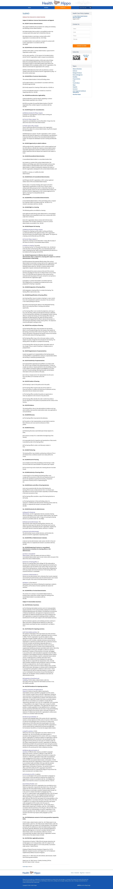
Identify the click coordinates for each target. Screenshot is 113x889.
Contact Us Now (81, 45)
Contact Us (87, 872)
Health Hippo (56, 3)
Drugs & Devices (76, 79)
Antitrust (75, 71)
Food (74, 81)
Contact (62, 7)
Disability (75, 77)
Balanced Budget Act (77, 75)
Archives (46, 7)
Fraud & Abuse (76, 83)
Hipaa (74, 85)
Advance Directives (77, 69)
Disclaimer (76, 872)
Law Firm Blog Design (83, 885)
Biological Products (77, 73)
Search (90, 7)
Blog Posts (82, 872)
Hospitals (75, 87)
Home (29, 7)
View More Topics (77, 94)
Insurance (75, 89)
